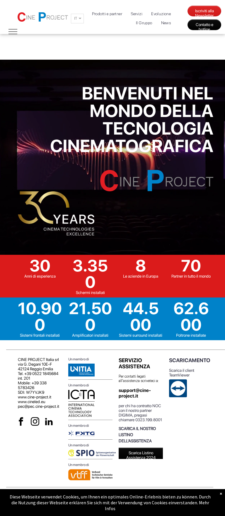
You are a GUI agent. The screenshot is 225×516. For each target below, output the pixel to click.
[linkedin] (49, 422)
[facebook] (21, 422)
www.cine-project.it (34, 397)
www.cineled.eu (31, 401)
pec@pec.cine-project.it (38, 406)
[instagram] (35, 422)
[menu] (13, 31)
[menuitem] (107, 13)
